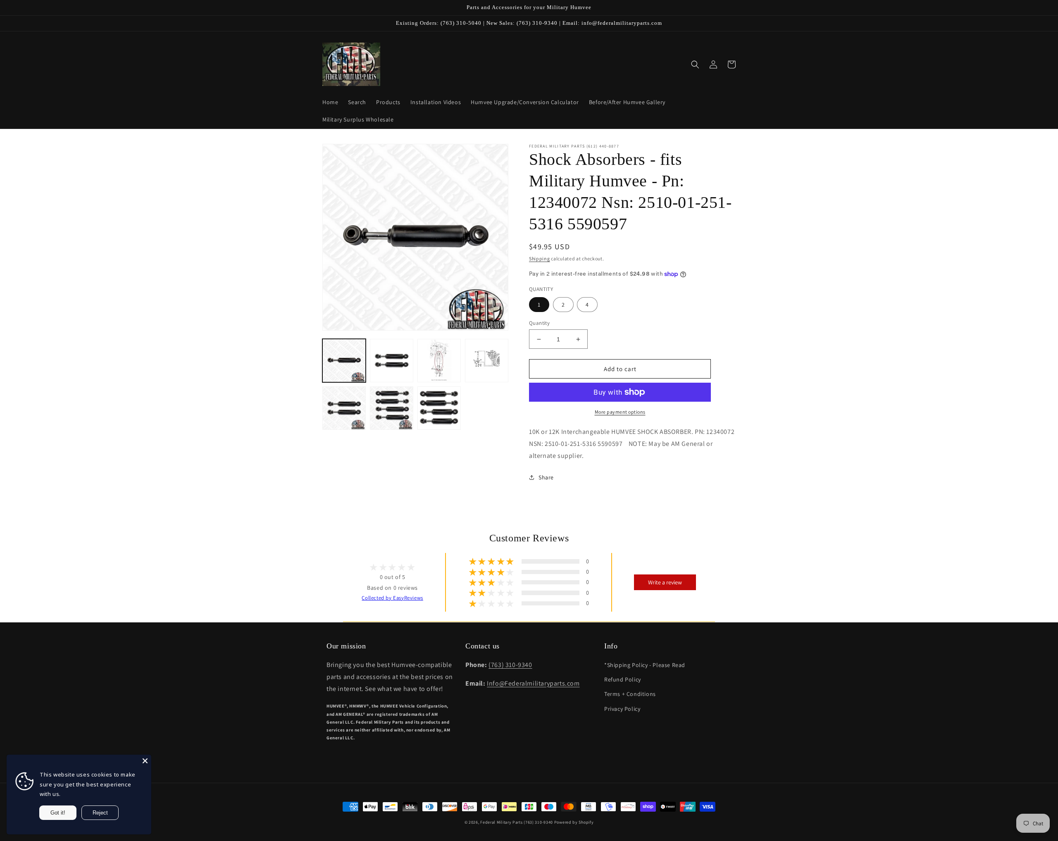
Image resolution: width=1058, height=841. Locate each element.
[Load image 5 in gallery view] (344, 408)
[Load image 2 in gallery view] (391, 360)
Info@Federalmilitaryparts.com (533, 683)
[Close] (145, 761)
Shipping (539, 258)
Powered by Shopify (574, 822)
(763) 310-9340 (510, 664)
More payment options (620, 412)
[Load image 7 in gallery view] (439, 408)
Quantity (539, 322)
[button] (695, 64)
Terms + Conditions (630, 694)
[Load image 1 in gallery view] (344, 360)
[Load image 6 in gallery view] (391, 408)
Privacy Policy (622, 708)
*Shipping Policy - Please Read (644, 665)
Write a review (665, 582)
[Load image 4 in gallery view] (486, 360)
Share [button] (546, 477)
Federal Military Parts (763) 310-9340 (516, 822)
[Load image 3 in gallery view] (439, 360)
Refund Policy (622, 679)
